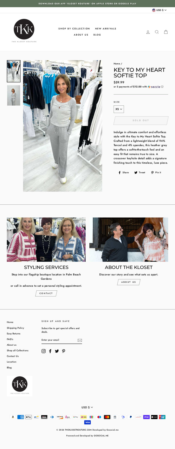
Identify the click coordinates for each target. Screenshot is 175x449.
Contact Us (13, 356)
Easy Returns (14, 333)
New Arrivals (106, 28)
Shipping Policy (15, 328)
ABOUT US (128, 282)
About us (81, 34)
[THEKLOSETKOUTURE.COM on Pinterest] (64, 351)
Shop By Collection (74, 28)
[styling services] (46, 239)
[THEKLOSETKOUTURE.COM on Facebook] (50, 351)
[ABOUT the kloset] (128, 239)
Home (117, 63)
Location (11, 361)
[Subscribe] (80, 340)
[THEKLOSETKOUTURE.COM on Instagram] (44, 351)
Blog (97, 34)
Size (117, 102)
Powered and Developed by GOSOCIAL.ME (87, 435)
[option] (87, 3)
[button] (141, 86)
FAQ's (10, 339)
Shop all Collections (17, 350)
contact (46, 293)
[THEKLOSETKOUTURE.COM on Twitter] (57, 351)
